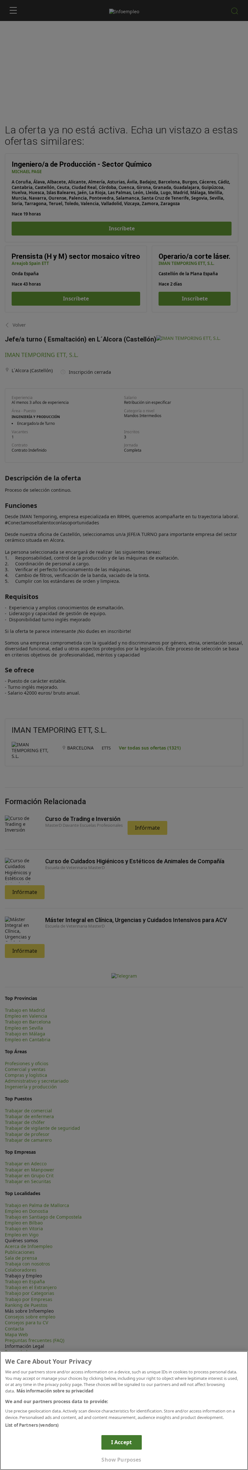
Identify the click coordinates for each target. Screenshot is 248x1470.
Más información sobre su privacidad (54, 1391)
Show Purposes (121, 1459)
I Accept (121, 1442)
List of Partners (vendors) (31, 1425)
